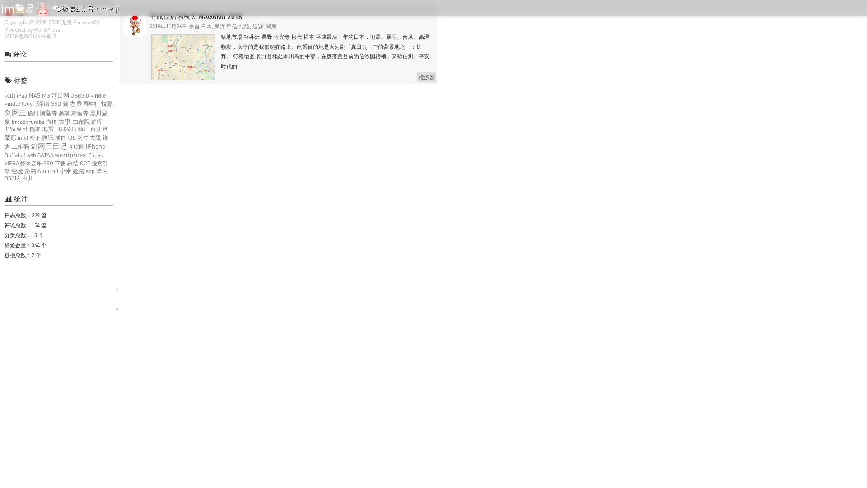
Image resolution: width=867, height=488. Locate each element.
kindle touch (20, 103)
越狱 (64, 113)
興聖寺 (48, 113)
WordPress (47, 29)
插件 (60, 137)
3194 (10, 129)
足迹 (257, 26)
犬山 (10, 95)
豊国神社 (88, 103)
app (90, 171)
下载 (60, 163)
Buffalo (13, 155)
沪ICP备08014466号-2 (30, 36)
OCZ (85, 163)
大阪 (95, 137)
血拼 (51, 121)
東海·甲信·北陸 (232, 26)
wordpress (70, 155)
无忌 (66, 22)
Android (47, 170)
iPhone (95, 146)
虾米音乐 (31, 163)
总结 (73, 163)
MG (46, 95)
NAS (35, 95)
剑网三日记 (49, 145)
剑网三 (15, 112)
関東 (271, 26)
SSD (56, 103)
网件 (82, 137)
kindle (98, 95)
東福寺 (80, 113)
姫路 (78, 171)
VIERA (12, 163)
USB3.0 (79, 95)
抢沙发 (427, 77)
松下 (35, 137)
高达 (68, 103)
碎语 (43, 103)
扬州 (33, 113)
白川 (28, 178)
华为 (102, 171)
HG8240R (66, 129)
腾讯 (48, 137)
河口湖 (60, 95)
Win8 (22, 129)
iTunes (95, 155)
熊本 (35, 129)
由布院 (81, 121)
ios (71, 137)
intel (23, 137)
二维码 (20, 146)
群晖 (96, 121)
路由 (30, 171)
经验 (17, 170)
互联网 (76, 146)
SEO (48, 163)
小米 (65, 170)
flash (29, 155)
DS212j (13, 178)
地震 (48, 129)
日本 (206, 26)
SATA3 (45, 155)
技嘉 (107, 103)
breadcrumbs (28, 121)
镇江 (83, 129)
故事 (64, 121)
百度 (95, 129)
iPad (22, 95)
